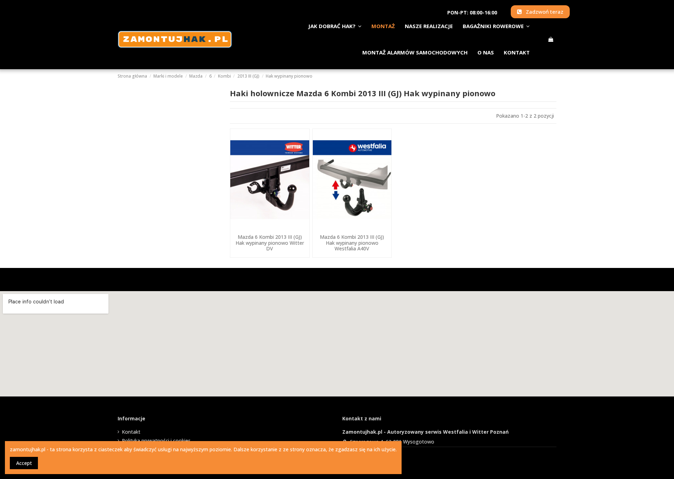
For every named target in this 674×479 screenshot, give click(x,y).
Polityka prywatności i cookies (156, 440)
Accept (24, 463)
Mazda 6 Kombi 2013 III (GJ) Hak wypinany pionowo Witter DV (270, 243)
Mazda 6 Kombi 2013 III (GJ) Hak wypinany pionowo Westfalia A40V (352, 243)
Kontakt (131, 431)
